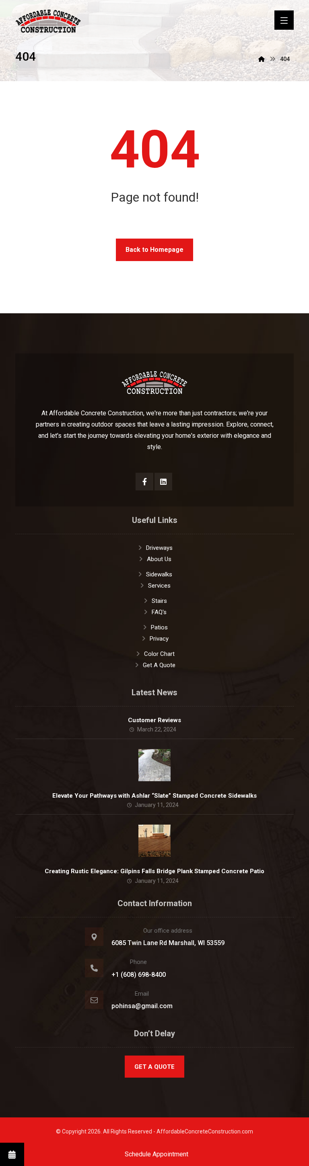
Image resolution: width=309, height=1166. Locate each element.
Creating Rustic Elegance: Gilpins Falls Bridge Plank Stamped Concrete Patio (154, 871)
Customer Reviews (154, 720)
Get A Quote (159, 665)
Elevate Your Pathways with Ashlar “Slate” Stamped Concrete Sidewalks (154, 795)
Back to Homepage (154, 249)
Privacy (159, 638)
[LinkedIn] (163, 481)
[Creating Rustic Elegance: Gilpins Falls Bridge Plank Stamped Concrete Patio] (154, 841)
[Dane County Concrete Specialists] (48, 21)
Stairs (159, 600)
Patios (159, 627)
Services (159, 585)
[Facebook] (144, 481)
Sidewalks (159, 574)
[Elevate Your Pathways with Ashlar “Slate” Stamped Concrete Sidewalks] (154, 765)
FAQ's (159, 612)
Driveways (159, 547)
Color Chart (159, 654)
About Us (159, 559)
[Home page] (261, 59)
